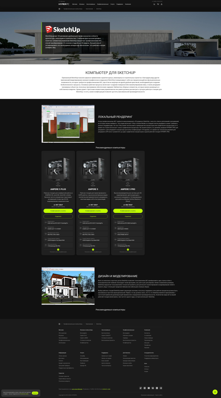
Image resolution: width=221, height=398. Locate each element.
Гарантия (61, 373)
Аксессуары (62, 343)
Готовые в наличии (85, 340)
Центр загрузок (106, 363)
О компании (147, 335)
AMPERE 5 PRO (128, 189)
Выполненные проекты (108, 340)
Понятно (35, 393)
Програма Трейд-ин (64, 365)
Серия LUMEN (84, 338)
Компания (147, 330)
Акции (146, 371)
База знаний (105, 361)
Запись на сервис (106, 358)
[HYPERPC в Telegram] (161, 388)
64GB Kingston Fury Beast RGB (125, 240)
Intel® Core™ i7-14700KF (54, 229)
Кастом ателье (106, 333)
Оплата (61, 361)
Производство (148, 340)
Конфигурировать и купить (58, 211)
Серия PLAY (83, 335)
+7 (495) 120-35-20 (157, 1)
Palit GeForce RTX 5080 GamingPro (126, 223)
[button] (62, 1)
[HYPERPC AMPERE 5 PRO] (128, 167)
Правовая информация (147, 395)
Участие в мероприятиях (151, 356)
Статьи (146, 369)
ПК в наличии (62, 333)
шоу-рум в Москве (77, 389)
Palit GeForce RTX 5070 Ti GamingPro (58, 223)
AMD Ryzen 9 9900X (122, 229)
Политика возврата (64, 381)
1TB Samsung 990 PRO (54, 246)
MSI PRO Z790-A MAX (53, 234)
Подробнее (58, 216)
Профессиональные (64, 340)
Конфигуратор (84, 343)
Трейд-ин (82, 363)
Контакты (147, 333)
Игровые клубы (127, 363)
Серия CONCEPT (106, 335)
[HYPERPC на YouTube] (148, 388)
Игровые (61, 335)
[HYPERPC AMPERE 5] (93, 167)
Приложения (89, 9)
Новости (146, 366)
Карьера (146, 347)
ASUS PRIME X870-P (122, 234)
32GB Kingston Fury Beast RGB (56, 240)
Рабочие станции (128, 335)
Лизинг (125, 356)
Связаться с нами (107, 356)
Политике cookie (24, 394)
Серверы (125, 338)
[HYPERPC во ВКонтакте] (152, 388)
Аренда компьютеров (129, 361)
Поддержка (105, 353)
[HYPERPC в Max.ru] (144, 388)
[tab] (58, 183)
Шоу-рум (146, 343)
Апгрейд (82, 356)
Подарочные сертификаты (66, 368)
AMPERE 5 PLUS (58, 189)
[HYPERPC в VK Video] (156, 388)
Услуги (82, 353)
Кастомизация (84, 361)
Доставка (61, 358)
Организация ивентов (129, 358)
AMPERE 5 (93, 189)
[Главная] (59, 9)
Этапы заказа (63, 356)
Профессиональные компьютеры (73, 9)
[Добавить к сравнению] (72, 154)
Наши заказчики (127, 365)
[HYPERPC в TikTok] (140, 388)
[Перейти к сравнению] (154, 4)
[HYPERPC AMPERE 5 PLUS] (58, 167)
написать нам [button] (106, 389)
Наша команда (148, 338)
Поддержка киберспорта (151, 358)
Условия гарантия (64, 376)
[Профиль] (161, 4)
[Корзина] (158, 4)
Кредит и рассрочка (64, 363)
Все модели (83, 333)
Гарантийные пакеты (65, 378)
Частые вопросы (106, 365)
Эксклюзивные (63, 338)
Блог (145, 363)
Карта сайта (158, 395)
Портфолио (147, 345)
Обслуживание (84, 358)
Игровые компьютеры (86, 330)
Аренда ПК (83, 365)
